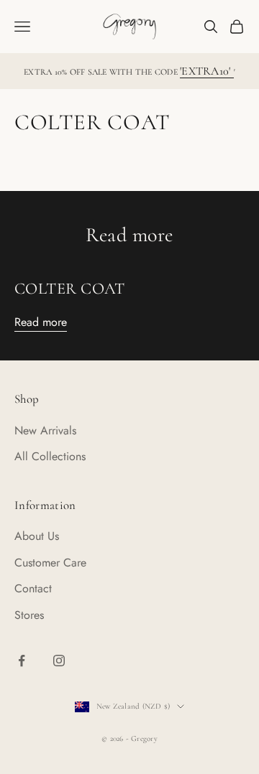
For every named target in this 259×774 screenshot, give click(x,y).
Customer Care (50, 562)
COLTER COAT (69, 288)
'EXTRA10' (206, 71)
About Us (36, 536)
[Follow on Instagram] (59, 660)
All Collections (50, 456)
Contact (33, 588)
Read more (40, 322)
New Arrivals (45, 430)
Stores (29, 615)
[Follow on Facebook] (21, 660)
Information (45, 505)
